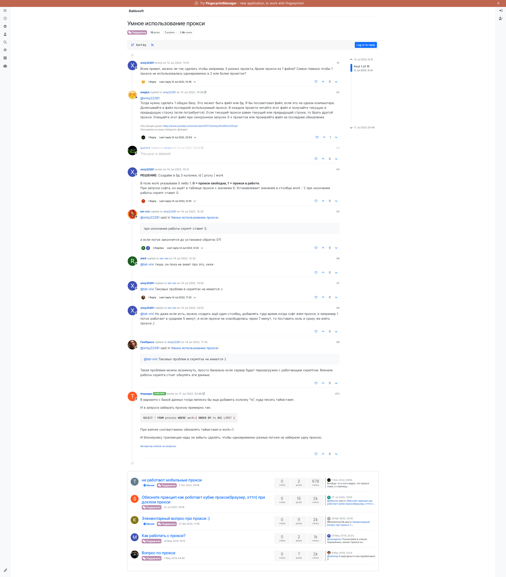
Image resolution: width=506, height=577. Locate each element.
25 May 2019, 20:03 (343, 535)
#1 (338, 62)
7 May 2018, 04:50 (174, 558)
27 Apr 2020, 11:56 (189, 523)
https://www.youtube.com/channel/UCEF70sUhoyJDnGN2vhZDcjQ (200, 125)
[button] (5, 570)
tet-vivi (145, 211)
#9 (338, 342)
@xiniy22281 (150, 98)
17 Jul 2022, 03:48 (190, 393)
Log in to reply (366, 44)
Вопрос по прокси (158, 552)
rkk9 (143, 258)
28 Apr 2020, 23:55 (342, 518)
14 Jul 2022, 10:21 (178, 169)
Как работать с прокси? (163, 535)
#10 (337, 393)
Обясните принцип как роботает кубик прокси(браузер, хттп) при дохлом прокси (351, 503)
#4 (338, 169)
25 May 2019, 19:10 (174, 540)
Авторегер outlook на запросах (158, 446)
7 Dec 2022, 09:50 (342, 479)
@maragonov (334, 539)
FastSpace (147, 342)
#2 (338, 92)
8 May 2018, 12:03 (342, 552)
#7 (338, 283)
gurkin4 (145, 147)
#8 (338, 307)
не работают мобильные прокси (172, 480)
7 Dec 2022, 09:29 (189, 485)
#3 (338, 147)
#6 (338, 258)
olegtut (144, 92)
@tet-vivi (147, 264)
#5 (338, 211)
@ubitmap (332, 556)
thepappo (146, 393)
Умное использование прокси (194, 217)
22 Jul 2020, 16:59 (174, 507)
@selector (332, 500)
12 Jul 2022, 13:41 (178, 62)
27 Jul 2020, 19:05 (342, 497)
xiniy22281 (147, 62)
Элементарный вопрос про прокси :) (176, 518)
